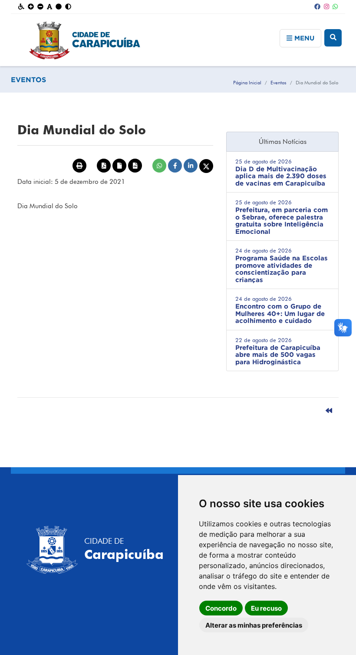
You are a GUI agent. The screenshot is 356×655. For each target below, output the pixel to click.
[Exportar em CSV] (135, 166)
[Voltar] (329, 411)
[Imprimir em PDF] (104, 166)
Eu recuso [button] (266, 608)
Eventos (278, 83)
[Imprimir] (79, 166)
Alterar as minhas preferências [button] (253, 625)
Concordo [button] (221, 608)
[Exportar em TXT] (119, 166)
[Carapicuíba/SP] (178, 40)
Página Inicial (247, 83)
